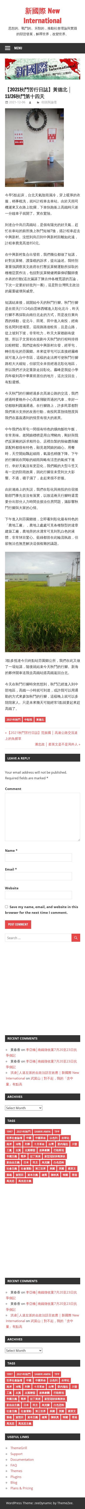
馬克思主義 (24, 1181)
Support (16, 1454)
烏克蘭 (46, 1162)
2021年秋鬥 (13, 719)
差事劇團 (44, 1150)
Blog (13, 1482)
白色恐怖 (59, 1162)
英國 (61, 1168)
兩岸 (9, 1144)
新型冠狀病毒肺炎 (54, 1156)
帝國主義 (12, 1156)
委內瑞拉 (63, 1144)
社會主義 (12, 1168)
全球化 (65, 1138)
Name (11, 850)
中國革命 (40, 1138)
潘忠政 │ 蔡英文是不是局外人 (56, 744)
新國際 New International (42, 16)
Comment (13, 788)
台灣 (51, 1144)
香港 (74, 1175)
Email (11, 869)
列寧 (27, 1144)
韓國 (65, 1175)
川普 (74, 1144)
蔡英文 (72, 1168)
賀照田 (20, 1175)
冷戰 (18, 1144)
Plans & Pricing (21, 1488)
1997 (10, 1131)
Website (12, 888)
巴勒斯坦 (59, 1150)
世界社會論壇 (14, 1138)
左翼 (18, 1150)
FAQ (13, 1465)
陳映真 (55, 1175)
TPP (57, 1131)
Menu (18, 48)
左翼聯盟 (30, 1150)
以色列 (54, 1138)
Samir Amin (42, 1131)
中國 (28, 1138)
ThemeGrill (18, 1448)
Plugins (15, 1477)
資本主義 (32, 1175)
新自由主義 (13, 1162)
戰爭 (23, 1156)
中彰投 (28, 719)
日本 (26, 1162)
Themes (16, 1471)
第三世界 (40, 1168)
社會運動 (26, 1168)
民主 (35, 1162)
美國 (52, 1168)
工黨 (9, 1150)
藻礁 (9, 1175)
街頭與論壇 (49, 102)
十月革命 (39, 1144)
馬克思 (10, 1181)
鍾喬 (44, 1175)
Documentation (22, 1459)
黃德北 (40, 719)
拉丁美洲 (35, 1156)
